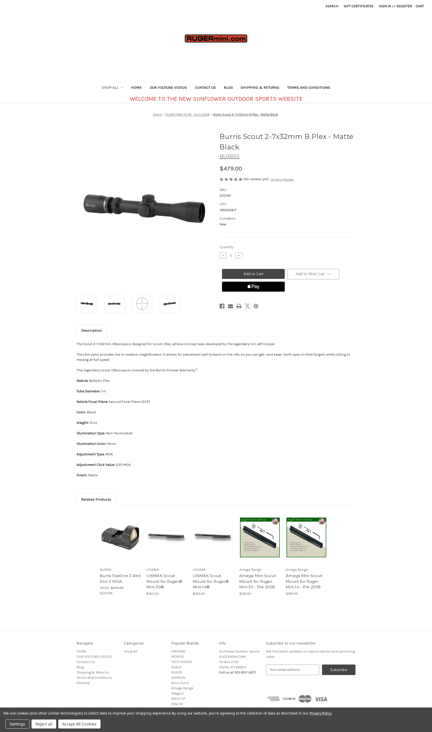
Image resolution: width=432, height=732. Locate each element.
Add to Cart (120, 542)
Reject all (44, 724)
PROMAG (178, 651)
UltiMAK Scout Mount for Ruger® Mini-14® (211, 581)
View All (177, 704)
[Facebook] (222, 306)
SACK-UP (178, 699)
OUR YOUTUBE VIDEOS (168, 87)
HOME (136, 87)
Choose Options (167, 542)
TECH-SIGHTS (181, 662)
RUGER (176, 672)
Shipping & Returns (260, 87)
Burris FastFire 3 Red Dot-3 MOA (120, 578)
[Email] (230, 306)
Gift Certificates (359, 6)
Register (404, 6)
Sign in (385, 6)
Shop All (110, 87)
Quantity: (227, 247)
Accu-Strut (180, 683)
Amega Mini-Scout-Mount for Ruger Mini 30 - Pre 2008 (258, 581)
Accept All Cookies (79, 724)
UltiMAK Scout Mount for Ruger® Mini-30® (164, 581)
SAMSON (178, 678)
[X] (247, 306)
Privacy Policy (320, 713)
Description (91, 330)
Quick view (120, 533)
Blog (228, 87)
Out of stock (214, 542)
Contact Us (205, 87)
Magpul (177, 693)
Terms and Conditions (308, 87)
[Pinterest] (256, 306)
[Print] (239, 306)
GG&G (176, 667)
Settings (17, 724)
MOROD (177, 657)
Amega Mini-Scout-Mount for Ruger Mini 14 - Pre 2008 (305, 581)
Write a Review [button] (282, 179)
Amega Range (182, 688)
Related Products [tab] (96, 499)
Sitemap (83, 683)
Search (332, 6)
